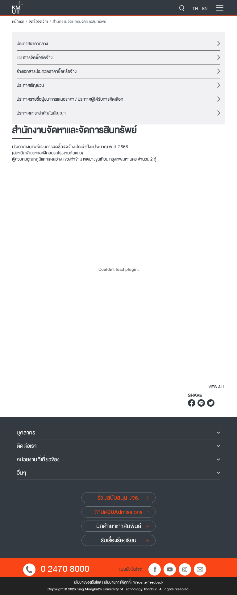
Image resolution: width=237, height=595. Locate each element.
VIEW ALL (217, 386)
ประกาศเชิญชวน (30, 85)
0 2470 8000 (65, 568)
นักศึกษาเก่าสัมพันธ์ (118, 526)
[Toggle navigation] (219, 8)
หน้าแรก (18, 21)
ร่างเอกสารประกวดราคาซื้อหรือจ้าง (47, 71)
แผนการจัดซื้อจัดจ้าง (34, 57)
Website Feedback (148, 582)
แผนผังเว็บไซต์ (131, 569)
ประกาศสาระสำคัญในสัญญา (41, 113)
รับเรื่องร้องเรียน (118, 540)
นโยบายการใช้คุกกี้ (117, 582)
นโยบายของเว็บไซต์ (87, 582)
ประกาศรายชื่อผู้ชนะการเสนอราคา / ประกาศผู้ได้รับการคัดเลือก (70, 99)
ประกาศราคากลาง (32, 43)
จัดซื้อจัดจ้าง (38, 21)
